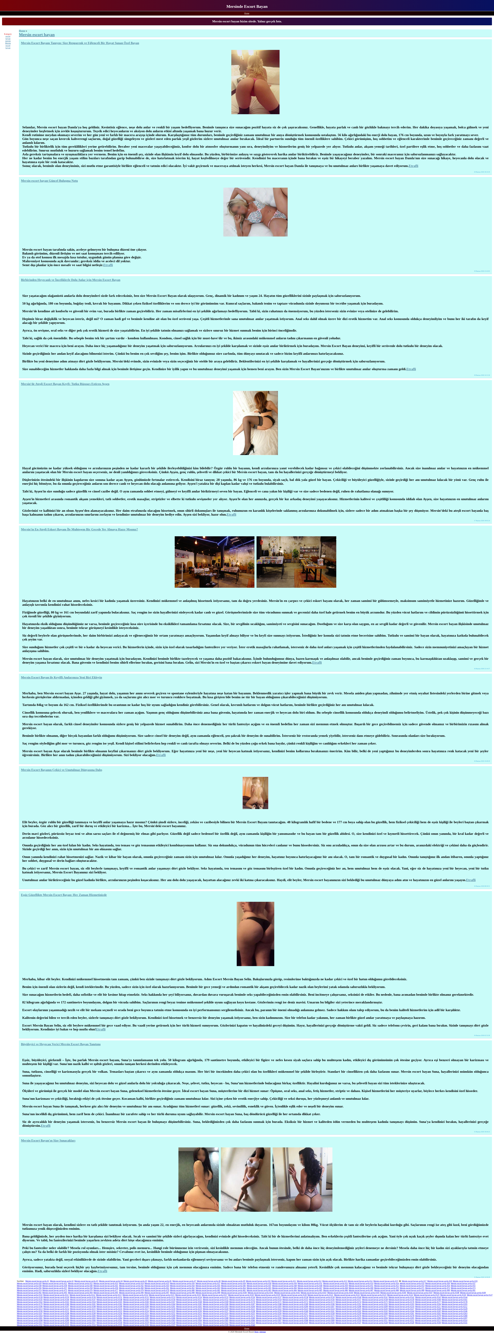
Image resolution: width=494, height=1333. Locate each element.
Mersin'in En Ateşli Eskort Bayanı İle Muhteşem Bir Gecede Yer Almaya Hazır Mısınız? (79, 529)
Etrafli (413, 166)
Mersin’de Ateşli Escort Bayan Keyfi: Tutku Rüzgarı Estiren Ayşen (65, 384)
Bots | (257, 1332)
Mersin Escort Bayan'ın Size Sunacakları (48, 1140)
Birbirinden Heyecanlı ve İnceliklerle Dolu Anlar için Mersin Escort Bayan (70, 280)
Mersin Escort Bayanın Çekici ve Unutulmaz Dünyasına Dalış (61, 770)
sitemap (263, 1332)
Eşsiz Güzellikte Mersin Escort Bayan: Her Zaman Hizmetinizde (64, 895)
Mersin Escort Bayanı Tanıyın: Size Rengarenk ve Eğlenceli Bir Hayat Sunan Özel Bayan (80, 43)
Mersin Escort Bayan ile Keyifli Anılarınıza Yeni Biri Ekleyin (61, 677)
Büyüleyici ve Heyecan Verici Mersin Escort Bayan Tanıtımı (61, 1044)
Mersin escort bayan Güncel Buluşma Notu (49, 180)
